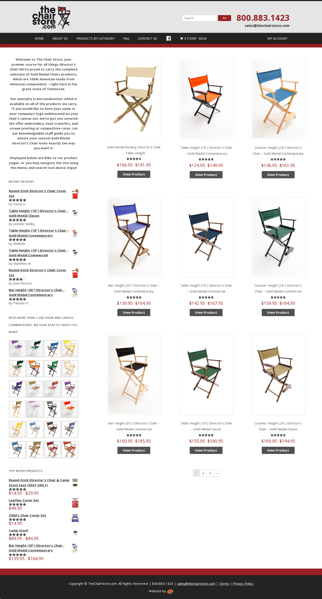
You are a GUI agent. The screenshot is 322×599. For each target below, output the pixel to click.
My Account (277, 38)
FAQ (126, 38)
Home (39, 38)
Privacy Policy (243, 583)
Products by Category (95, 38)
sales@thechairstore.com (267, 25)
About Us (60, 38)
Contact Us (147, 38)
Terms (224, 583)
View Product (134, 174)
